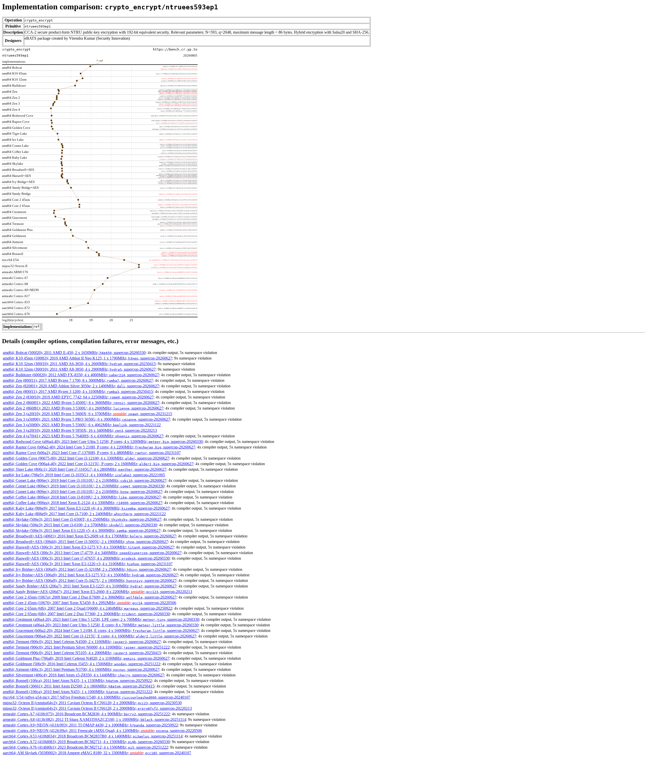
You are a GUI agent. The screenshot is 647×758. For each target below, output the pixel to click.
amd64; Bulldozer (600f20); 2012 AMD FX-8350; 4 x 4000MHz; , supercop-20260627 (81, 375)
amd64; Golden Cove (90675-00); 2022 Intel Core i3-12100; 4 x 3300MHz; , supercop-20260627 (86, 458)
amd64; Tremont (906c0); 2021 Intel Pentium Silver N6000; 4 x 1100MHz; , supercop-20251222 (86, 647)
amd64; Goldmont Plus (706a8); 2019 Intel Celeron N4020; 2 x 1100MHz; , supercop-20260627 (86, 658)
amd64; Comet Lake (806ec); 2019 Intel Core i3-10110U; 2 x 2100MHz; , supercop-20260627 (84, 480)
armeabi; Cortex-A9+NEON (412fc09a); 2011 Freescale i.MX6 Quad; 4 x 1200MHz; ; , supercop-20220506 (102, 730)
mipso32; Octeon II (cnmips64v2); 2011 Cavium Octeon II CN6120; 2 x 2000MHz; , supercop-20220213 (97, 708)
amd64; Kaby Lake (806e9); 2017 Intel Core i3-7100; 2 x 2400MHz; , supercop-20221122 (84, 514)
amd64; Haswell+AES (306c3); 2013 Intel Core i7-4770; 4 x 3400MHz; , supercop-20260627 (92, 553)
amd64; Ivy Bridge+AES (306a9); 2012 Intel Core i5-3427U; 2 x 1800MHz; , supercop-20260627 (89, 580)
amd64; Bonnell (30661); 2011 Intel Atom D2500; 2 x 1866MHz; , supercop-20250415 (78, 686)
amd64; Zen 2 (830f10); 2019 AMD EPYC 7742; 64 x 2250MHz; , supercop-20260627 (78, 397)
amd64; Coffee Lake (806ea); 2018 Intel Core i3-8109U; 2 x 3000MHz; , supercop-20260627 (82, 497)
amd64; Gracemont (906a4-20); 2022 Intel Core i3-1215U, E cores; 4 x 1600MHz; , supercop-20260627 (99, 636)
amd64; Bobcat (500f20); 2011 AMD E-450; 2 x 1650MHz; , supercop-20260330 (74, 352)
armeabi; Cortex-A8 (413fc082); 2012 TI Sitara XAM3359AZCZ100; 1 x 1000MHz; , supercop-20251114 (94, 719)
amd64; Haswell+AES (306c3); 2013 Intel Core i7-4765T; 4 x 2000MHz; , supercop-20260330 (86, 558)
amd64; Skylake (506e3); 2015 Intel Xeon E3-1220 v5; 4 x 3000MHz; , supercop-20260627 (81, 530)
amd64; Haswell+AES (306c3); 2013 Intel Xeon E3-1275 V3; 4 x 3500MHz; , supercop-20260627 (88, 547)
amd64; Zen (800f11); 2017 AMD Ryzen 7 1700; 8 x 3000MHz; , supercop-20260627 (78, 380)
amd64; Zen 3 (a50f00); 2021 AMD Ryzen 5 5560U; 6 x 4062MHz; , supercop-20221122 (82, 425)
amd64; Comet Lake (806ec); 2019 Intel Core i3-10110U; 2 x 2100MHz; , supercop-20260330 (83, 486)
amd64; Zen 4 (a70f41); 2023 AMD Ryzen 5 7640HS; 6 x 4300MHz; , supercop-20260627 (83, 436)
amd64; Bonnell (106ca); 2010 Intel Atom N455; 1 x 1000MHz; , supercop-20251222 (77, 692)
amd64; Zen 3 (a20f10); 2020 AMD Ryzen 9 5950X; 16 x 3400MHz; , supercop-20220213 (80, 430)
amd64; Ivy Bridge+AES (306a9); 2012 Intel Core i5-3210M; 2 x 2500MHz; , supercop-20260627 (87, 569)
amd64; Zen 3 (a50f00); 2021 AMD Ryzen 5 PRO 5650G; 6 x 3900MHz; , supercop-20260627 (86, 419)
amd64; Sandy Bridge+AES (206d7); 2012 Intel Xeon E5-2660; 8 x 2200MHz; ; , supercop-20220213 (97, 591)
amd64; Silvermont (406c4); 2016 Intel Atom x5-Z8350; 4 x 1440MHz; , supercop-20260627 (83, 675)
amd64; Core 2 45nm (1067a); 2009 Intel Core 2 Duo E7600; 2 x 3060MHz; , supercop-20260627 (89, 597)
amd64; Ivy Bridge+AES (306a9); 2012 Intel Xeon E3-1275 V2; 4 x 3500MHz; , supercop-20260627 (90, 575)
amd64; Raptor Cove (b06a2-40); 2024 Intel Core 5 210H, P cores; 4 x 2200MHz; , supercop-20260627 (99, 447)
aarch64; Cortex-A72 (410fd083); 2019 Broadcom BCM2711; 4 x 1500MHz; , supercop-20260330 (86, 742)
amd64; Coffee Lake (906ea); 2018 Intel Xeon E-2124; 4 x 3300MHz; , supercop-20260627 (82, 503)
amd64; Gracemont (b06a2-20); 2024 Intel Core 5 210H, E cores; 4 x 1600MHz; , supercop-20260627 (101, 630)
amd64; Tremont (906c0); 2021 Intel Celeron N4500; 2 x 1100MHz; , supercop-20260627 (82, 641)
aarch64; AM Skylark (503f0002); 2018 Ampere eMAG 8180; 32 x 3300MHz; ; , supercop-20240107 (97, 753)
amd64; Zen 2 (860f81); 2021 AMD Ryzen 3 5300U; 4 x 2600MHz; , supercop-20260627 (83, 408)
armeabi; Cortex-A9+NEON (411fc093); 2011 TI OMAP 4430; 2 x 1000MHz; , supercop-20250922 (90, 725)
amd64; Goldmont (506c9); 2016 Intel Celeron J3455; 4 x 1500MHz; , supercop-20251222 (81, 664)
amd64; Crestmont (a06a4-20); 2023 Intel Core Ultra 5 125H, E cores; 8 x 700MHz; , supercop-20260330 (100, 625)
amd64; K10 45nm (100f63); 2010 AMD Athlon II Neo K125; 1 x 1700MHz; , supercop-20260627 (87, 358)
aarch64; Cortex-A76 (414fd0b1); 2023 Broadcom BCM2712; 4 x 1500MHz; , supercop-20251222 (85, 747)
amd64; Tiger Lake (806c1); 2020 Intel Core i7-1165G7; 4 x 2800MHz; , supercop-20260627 (84, 469)
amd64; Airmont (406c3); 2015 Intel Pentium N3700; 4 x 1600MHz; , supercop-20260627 (81, 669)
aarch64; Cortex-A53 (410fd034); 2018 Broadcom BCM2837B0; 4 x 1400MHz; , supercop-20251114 (92, 736)
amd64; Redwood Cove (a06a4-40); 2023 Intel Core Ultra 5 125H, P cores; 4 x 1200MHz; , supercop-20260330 (103, 441)
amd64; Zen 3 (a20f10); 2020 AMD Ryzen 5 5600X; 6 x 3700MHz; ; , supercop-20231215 (87, 414)
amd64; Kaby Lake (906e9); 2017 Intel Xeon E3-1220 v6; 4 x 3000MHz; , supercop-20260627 (86, 508)
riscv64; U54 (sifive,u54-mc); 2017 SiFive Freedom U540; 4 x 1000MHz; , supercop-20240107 (96, 697)
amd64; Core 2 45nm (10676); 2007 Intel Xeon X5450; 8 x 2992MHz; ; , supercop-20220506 (89, 603)
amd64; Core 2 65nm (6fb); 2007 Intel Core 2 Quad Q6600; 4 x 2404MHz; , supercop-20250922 (87, 608)
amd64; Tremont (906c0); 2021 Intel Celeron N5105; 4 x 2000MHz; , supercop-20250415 (82, 653)
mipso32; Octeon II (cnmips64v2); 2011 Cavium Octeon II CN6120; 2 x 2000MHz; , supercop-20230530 (92, 703)
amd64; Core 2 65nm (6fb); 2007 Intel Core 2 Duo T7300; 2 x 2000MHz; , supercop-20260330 (86, 614)
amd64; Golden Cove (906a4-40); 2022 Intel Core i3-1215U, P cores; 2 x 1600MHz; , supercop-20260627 (98, 464)
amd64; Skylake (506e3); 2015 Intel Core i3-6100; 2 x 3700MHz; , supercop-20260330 (80, 525)
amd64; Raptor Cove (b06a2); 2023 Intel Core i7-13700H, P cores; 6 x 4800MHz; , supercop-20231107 (92, 453)
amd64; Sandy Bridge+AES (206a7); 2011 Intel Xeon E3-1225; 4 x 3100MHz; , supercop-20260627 (89, 586)
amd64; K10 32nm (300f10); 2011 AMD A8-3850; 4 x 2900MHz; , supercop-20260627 (79, 369)
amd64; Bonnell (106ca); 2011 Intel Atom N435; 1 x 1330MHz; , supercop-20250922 (77, 680)
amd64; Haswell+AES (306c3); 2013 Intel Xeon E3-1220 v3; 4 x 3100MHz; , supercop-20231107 (88, 564)
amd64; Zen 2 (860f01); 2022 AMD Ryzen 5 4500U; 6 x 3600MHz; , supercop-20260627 (81, 402)
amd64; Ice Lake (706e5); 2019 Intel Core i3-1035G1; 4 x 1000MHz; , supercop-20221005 (84, 475)
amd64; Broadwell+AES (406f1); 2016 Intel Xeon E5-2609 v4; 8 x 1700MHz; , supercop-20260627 (89, 536)
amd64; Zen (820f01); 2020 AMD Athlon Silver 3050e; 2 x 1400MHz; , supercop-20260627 (81, 386)
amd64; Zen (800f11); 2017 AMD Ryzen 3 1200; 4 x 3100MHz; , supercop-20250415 (78, 391)
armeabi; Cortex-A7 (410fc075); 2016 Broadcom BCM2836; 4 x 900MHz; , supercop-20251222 (86, 714)
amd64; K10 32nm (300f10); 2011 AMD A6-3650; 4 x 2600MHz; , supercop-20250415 (79, 364)
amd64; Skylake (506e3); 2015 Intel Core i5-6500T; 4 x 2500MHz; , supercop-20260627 (82, 519)
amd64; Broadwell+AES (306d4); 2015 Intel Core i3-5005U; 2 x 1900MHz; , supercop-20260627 (85, 541)
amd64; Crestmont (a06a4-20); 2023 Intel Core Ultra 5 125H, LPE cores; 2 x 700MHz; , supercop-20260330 (101, 619)
